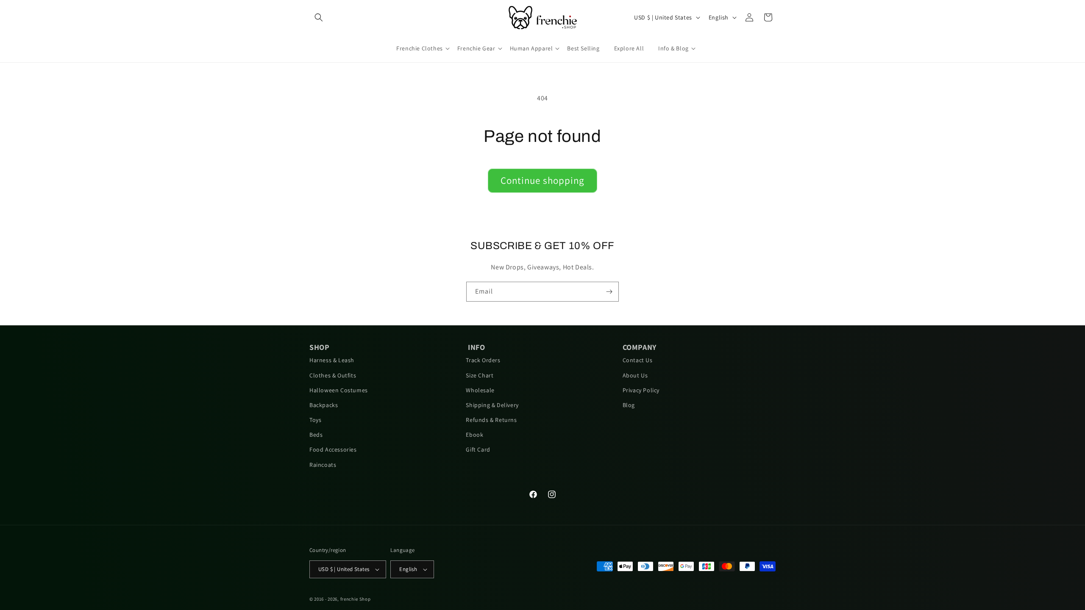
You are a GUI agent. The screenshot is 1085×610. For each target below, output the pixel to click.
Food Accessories (333, 449)
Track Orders (483, 360)
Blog (629, 405)
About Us (635, 375)
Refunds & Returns (491, 420)
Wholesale (480, 390)
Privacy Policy (641, 390)
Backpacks (323, 405)
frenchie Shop (355, 599)
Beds (316, 434)
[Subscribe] (609, 292)
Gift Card (478, 449)
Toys (315, 420)
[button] (318, 17)
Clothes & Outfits (332, 375)
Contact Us (638, 360)
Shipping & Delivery (492, 405)
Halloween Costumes (338, 390)
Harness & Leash (331, 360)
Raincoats (322, 465)
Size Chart (479, 375)
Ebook (474, 434)
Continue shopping (542, 180)
